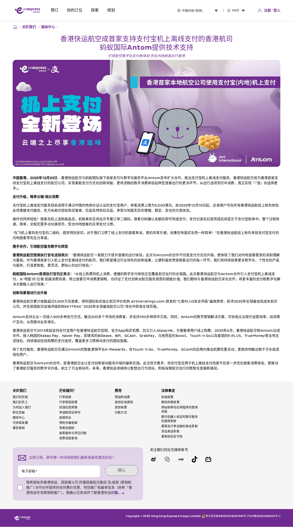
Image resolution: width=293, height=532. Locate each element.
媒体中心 (48, 27)
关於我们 (29, 27)
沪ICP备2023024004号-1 (263, 516)
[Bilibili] (208, 459)
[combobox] (201, 10)
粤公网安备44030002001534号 (225, 516)
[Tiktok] (194, 459)
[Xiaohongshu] (180, 459)
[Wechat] (167, 459)
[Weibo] (153, 459)
